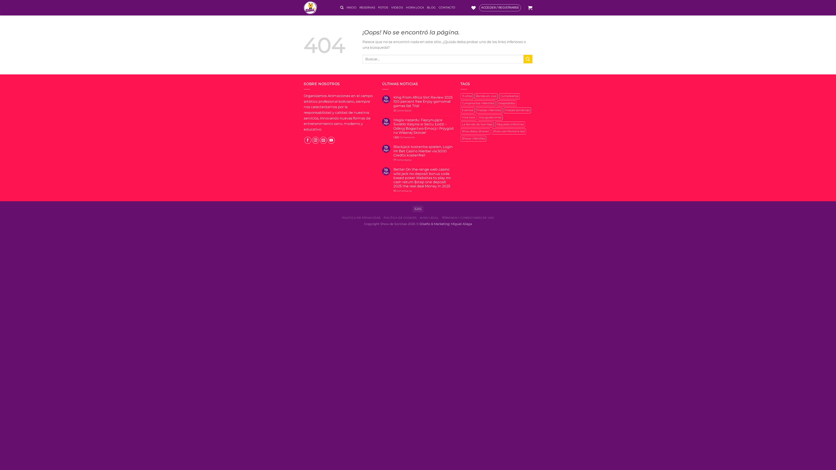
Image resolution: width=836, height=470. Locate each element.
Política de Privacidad (361, 217)
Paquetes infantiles (510, 124)
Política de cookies (400, 217)
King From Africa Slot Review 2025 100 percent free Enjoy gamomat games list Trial (423, 101)
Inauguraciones (490, 117)
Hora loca (468, 117)
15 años (467, 96)
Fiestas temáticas (517, 110)
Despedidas (506, 103)
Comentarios (402, 110)
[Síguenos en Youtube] (331, 140)
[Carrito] (530, 8)
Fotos (383, 7)
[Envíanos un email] (323, 140)
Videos (397, 7)
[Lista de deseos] (473, 8)
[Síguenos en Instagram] (315, 140)
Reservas (367, 7)
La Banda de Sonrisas (477, 124)
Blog (431, 7)
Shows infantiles (473, 138)
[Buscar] (342, 7)
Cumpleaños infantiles (478, 103)
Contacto (447, 7)
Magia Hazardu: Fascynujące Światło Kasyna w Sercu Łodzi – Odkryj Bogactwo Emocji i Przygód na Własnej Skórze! (423, 126)
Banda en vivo (486, 96)
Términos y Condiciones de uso (468, 217)
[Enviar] (528, 59)
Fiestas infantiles (489, 110)
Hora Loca (415, 7)
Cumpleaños (509, 96)
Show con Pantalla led (509, 131)
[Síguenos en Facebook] (307, 140)
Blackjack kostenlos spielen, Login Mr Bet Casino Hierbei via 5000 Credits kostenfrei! (423, 151)
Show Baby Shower (475, 131)
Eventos (467, 110)
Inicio (351, 7)
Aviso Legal (429, 217)
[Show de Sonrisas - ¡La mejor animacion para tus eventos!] (319, 7)
